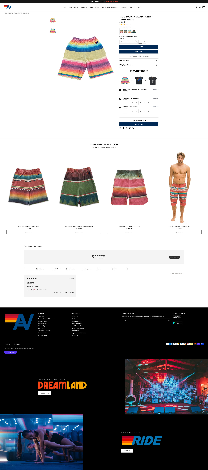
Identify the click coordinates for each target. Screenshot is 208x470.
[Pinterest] (127, 128)
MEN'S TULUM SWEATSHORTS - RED (179, 226)
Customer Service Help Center (46, 319)
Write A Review (174, 257)
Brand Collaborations (77, 326)
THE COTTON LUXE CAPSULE (104, 1)
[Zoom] (111, 18)
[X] (124, 128)
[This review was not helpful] (72, 293)
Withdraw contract (42, 335)
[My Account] (200, 7)
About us (74, 319)
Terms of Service (42, 333)
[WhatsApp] (130, 128)
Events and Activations (78, 328)
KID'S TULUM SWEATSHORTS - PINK (129, 226)
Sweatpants (94, 7)
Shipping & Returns (125, 65)
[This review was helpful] (69, 293)
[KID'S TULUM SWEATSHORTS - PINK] (121, 31)
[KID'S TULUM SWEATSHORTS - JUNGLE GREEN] (134, 31)
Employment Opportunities (79, 333)
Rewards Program (43, 323)
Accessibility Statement (44, 330)
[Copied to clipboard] (133, 128)
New (64, 7)
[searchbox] (29, 269)
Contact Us (41, 316)
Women (123, 7)
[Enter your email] (168, 320)
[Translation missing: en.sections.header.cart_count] (203, 7)
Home (5, 13)
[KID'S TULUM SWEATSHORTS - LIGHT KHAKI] (130, 31)
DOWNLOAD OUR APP (180, 313)
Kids (139, 7)
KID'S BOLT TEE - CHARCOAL (140, 106)
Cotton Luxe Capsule (109, 7)
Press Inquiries (75, 330)
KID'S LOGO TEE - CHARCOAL (140, 98)
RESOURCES (76, 313)
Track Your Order (42, 321)
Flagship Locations (76, 321)
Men (131, 7)
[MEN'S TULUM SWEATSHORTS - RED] (179, 187)
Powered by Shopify (29, 348)
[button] (44, 393)
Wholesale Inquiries (77, 323)
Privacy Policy (75, 335)
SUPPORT (41, 313)
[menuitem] (65, 7)
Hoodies (84, 7)
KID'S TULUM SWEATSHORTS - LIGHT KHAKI (140, 89)
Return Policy (41, 326)
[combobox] (46, 269)
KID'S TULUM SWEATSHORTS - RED (28, 226)
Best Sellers (73, 7)
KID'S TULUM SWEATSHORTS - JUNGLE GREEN (79, 226)
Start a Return (41, 328)
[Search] (197, 7)
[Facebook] (120, 128)
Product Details (124, 60)
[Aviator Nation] (104, 387)
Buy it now (139, 51)
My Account (75, 316)
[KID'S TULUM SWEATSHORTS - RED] (126, 31)
